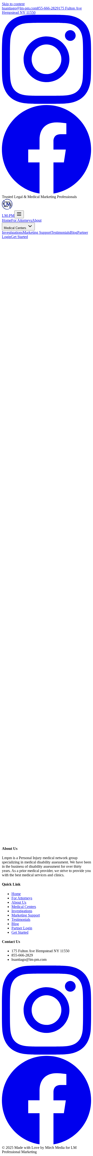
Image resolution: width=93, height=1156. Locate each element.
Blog (73, 232)
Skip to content (13, 4)
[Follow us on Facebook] (46, 192)
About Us (18, 902)
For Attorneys (21, 220)
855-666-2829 (47, 8)
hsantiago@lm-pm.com (19, 8)
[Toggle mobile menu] (19, 214)
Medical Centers (15, 228)
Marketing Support (37, 232)
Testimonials (60, 232)
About (36, 220)
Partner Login (21, 928)
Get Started (19, 237)
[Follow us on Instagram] (46, 102)
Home (6, 220)
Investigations (12, 232)
